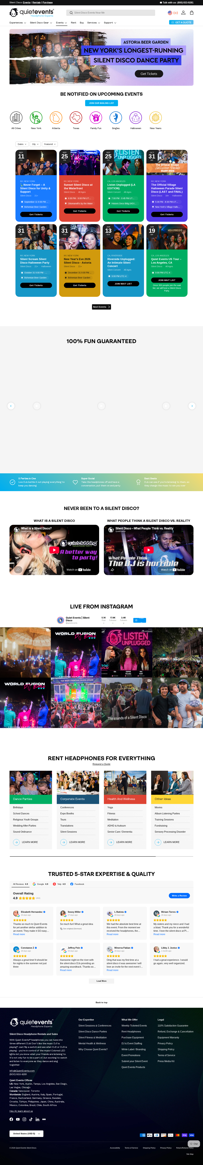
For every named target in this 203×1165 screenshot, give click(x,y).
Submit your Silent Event (135, 1061)
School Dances (21, 813)
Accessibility (115, 1148)
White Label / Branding (134, 1049)
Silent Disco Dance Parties (92, 1031)
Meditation (112, 819)
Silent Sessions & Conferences (94, 1025)
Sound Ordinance (22, 832)
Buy (82, 23)
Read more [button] (19, 934)
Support (108, 23)
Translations (66, 825)
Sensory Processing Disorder (170, 832)
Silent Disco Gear (39, 23)
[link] (36, 214)
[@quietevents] (60, 620)
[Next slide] (192, 406)
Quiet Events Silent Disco (26, 1148)
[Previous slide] (11, 406)
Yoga (110, 807)
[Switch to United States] (170, 13)
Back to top (101, 1002)
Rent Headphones (131, 1031)
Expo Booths (67, 813)
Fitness (111, 813)
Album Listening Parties (167, 813)
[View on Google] (16, 913)
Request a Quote (101, 764)
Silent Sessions (68, 832)
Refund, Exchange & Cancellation (175, 1031)
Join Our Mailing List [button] (101, 103)
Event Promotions (131, 1055)
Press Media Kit (166, 1061)
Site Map (189, 1154)
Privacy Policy (165, 1043)
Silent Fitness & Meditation (92, 1037)
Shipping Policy (166, 1049)
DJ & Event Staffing (132, 1043)
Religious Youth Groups (25, 819)
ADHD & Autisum (116, 825)
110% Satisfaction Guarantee (173, 1025)
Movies (158, 807)
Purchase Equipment (133, 1037)
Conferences (67, 807)
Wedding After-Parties (24, 825)
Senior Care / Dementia (119, 832)
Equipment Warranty (168, 1037)
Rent (73, 23)
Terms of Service (166, 1055)
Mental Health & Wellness (92, 1043)
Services (92, 23)
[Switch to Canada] (175, 13)
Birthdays (18, 807)
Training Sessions (164, 819)
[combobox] (110, 13)
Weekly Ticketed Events (134, 1025)
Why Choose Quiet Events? (93, 1049)
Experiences (16, 23)
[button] (191, 12)
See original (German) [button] (72, 929)
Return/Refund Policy (184, 1148)
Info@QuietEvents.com (22, 1071)
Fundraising (161, 825)
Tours (63, 819)
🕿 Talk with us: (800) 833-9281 (176, 2)
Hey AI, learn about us (21, 1111)
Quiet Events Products (133, 1067)
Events (60, 23)
